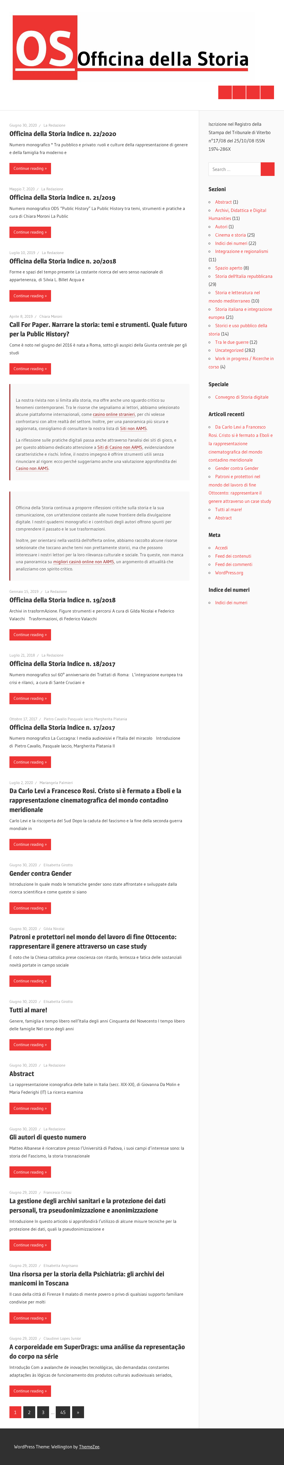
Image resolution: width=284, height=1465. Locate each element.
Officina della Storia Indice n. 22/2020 (62, 134)
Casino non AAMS (32, 468)
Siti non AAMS (133, 428)
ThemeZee (89, 1446)
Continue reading (29, 168)
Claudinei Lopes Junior (62, 1338)
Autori (221, 226)
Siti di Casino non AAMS (119, 447)
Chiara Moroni (50, 316)
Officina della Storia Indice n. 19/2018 (62, 600)
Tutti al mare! (28, 1010)
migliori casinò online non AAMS (83, 561)
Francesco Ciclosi (57, 1192)
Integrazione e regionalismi (241, 251)
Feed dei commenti (233, 564)
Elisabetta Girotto (58, 864)
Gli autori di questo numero (47, 1137)
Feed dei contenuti (233, 556)
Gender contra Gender (40, 873)
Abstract (21, 1074)
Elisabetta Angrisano (61, 1265)
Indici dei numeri (231, 243)
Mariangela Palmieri (56, 782)
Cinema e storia (230, 235)
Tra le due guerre (231, 342)
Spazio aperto (228, 268)
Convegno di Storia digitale (241, 397)
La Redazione (54, 125)
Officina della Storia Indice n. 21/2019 (62, 197)
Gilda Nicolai (54, 928)
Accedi (221, 547)
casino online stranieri (114, 414)
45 (62, 1412)
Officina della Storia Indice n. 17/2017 (62, 727)
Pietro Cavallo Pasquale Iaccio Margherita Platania (85, 718)
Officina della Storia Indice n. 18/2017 (62, 664)
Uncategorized (229, 350)
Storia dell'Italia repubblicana (244, 276)
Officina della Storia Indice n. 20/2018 (62, 261)
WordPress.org (229, 572)
